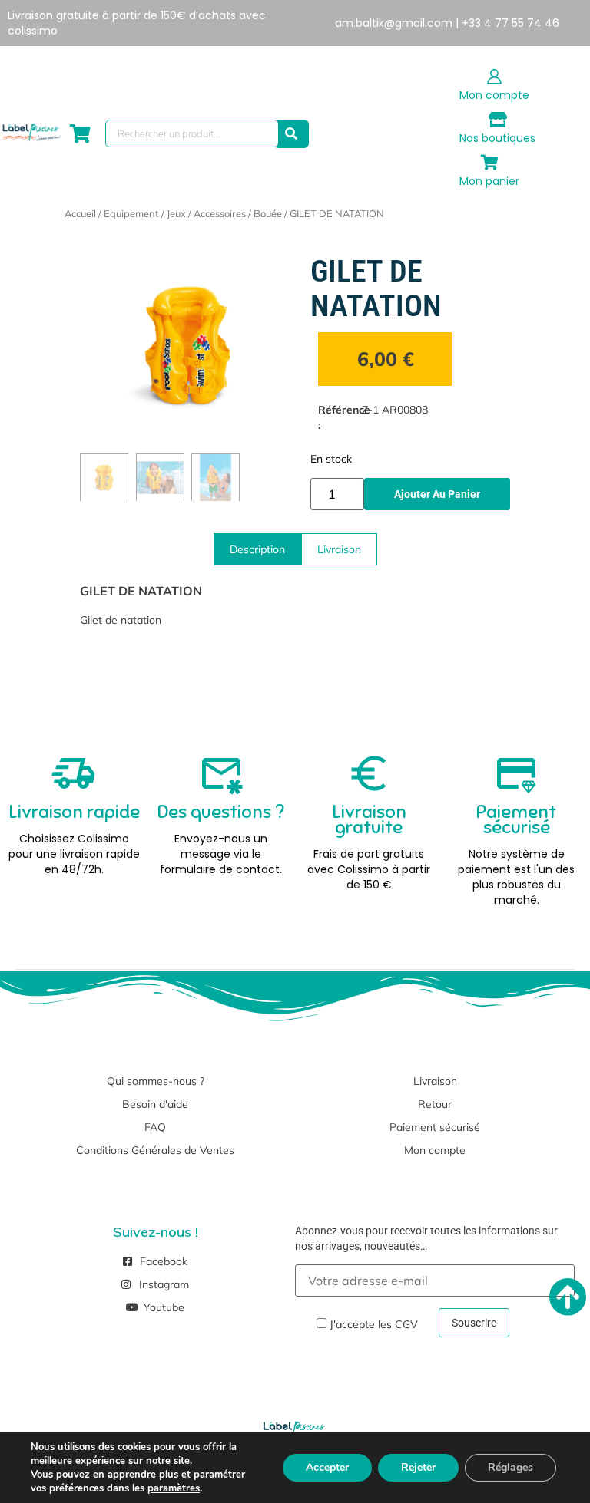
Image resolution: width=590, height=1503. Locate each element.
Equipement (131, 213)
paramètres (174, 1488)
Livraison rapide (74, 811)
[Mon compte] (494, 76)
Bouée (268, 213)
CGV (406, 1324)
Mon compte (494, 95)
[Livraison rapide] (74, 773)
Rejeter (418, 1467)
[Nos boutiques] (497, 119)
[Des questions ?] (221, 773)
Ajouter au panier (437, 494)
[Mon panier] (489, 162)
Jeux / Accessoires (206, 213)
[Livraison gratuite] (369, 773)
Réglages (510, 1467)
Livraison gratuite (369, 819)
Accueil (80, 213)
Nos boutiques (497, 138)
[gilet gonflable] (187, 346)
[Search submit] (291, 134)
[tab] (257, 549)
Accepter (327, 1467)
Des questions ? (220, 811)
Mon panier (489, 181)
